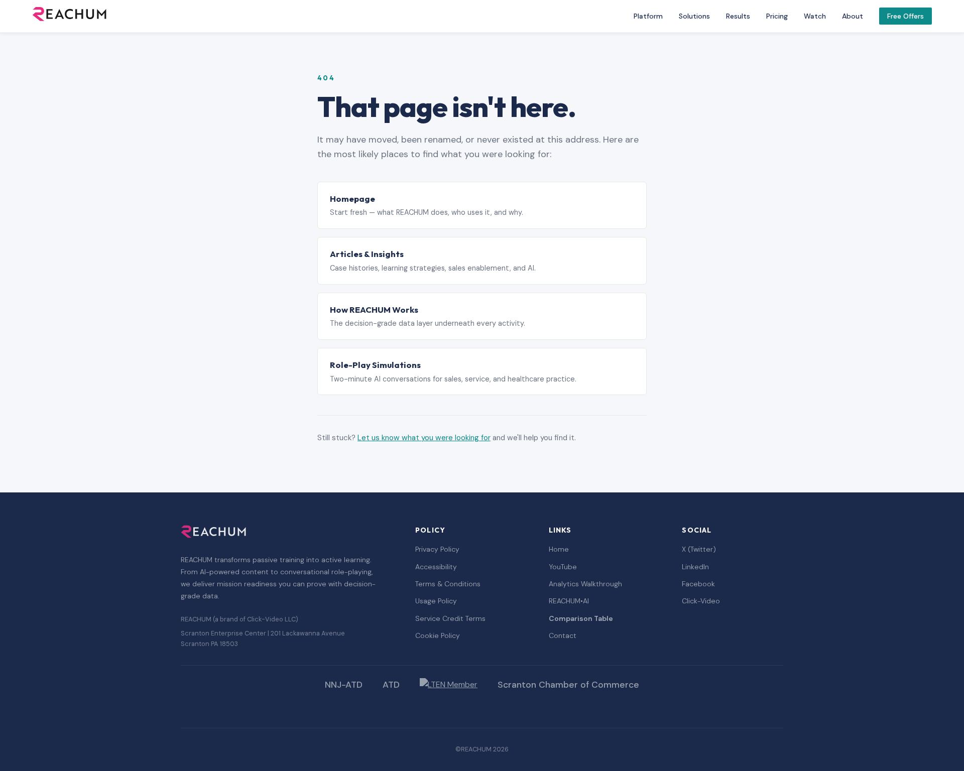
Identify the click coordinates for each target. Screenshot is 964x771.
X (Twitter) (699, 549)
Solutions (694, 16)
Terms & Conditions (447, 583)
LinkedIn (695, 566)
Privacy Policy (437, 549)
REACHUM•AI (569, 600)
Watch (815, 16)
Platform (648, 16)
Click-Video (701, 600)
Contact (562, 635)
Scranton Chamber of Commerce (568, 684)
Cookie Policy (437, 635)
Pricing (777, 16)
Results (738, 16)
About (852, 16)
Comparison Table (581, 618)
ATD (391, 684)
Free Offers (905, 16)
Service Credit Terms (450, 618)
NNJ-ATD (344, 684)
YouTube (563, 566)
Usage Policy (436, 600)
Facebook (698, 583)
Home (559, 549)
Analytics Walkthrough (585, 583)
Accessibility (436, 566)
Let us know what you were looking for (424, 438)
